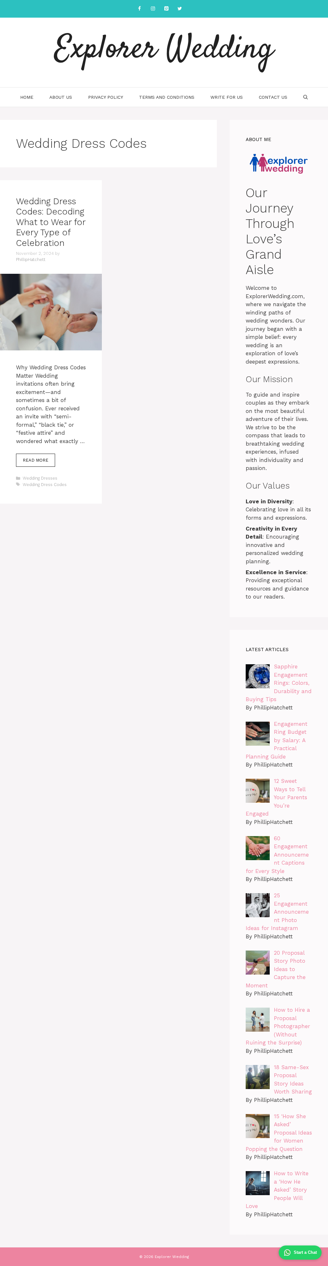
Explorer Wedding (164, 49)
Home (26, 97)
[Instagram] (152, 8)
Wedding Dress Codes (45, 484)
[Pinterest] (166, 8)
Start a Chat (305, 1252)
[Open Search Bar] (305, 97)
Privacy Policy (105, 97)
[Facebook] (139, 8)
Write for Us (226, 97)
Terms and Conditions (166, 97)
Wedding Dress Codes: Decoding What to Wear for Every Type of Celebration (51, 222)
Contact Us (273, 97)
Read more (35, 460)
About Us (60, 97)
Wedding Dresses (40, 478)
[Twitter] (179, 8)
